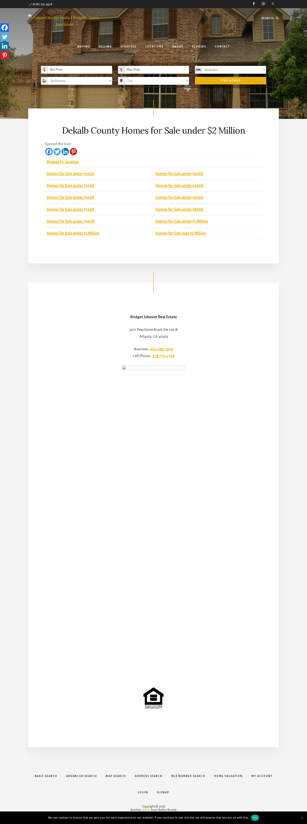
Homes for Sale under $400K (179, 185)
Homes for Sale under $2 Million (73, 233)
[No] (302, 818)
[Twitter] (57, 151)
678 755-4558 (163, 356)
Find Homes (231, 80)
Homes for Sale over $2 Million (180, 233)
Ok (255, 817)
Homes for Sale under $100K (70, 174)
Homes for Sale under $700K (70, 209)
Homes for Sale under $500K (70, 197)
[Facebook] (49, 151)
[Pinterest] (73, 151)
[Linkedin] (65, 151)
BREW (146, 809)
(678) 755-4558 (42, 4)
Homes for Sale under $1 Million (181, 221)
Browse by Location (63, 162)
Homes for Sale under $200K (179, 174)
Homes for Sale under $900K (71, 221)
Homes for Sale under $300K (70, 185)
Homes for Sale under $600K (179, 197)
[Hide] (1, 63)
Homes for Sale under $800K (179, 209)
